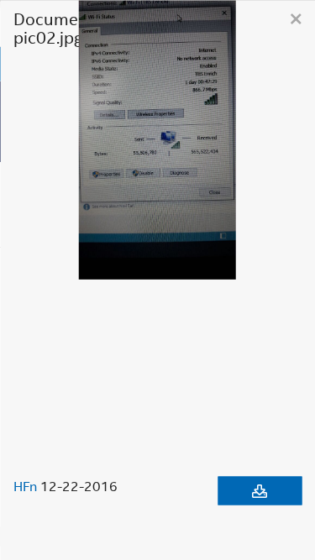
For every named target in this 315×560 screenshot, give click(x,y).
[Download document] (260, 490)
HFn (25, 485)
